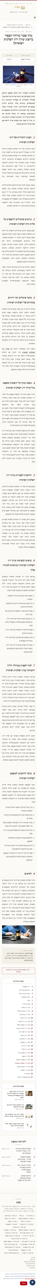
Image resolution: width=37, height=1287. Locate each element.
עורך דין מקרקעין (24, 1039)
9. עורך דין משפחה (11, 1224)
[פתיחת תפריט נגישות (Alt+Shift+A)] (32, 1282)
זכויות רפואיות (25, 997)
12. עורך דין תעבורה (10, 1230)
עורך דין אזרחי (25, 1007)
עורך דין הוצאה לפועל (23, 1025)
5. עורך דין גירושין (10, 1219)
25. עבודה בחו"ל (13, 1250)
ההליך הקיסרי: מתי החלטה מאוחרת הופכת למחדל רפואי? (24, 1168)
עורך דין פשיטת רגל (24, 1053)
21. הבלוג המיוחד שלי (10, 1244)
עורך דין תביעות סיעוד (23, 1067)
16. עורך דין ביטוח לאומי (12, 1236)
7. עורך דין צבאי (13, 1221)
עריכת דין (27, 1074)
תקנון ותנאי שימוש (29, 1262)
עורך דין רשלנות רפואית (14, 25)
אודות (33, 1258)
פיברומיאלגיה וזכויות (23, 1077)
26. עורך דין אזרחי (27, 1253)
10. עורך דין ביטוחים (19, 1227)
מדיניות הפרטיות (30, 1278)
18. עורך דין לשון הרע (28, 1241)
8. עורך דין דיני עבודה (26, 1224)
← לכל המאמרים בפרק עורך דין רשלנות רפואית (18, 971)
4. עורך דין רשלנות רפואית (26, 1219)
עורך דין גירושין (25, 1018)
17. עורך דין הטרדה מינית (19, 1239)
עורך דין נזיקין (25, 1046)
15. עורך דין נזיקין (28, 1236)
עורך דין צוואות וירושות (23, 1060)
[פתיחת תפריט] (34, 17)
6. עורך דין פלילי (25, 1221)
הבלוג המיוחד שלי (24, 994)
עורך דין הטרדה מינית (23, 1028)
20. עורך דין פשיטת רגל (27, 1244)
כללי (28, 1001)
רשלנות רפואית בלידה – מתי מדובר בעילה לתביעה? (24, 1159)
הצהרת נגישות (31, 1266)
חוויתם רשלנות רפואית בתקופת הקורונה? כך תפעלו (24, 1178)
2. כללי (21, 1216)
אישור (24, 1283)
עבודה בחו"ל (26, 1004)
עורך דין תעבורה (25, 1070)
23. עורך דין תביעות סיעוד (12, 1247)
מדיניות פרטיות (30, 1264)
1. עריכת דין (30, 1216)
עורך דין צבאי (26, 1056)
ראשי (27, 25)
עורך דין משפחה (25, 1042)
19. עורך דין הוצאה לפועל (11, 1241)
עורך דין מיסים (25, 1035)
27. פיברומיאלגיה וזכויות (11, 1253)
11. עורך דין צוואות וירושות (27, 1230)
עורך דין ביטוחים (25, 1014)
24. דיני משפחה (26, 1250)
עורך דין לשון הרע (24, 1032)
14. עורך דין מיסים (11, 1233)
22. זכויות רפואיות (28, 1247)
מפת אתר (32, 1268)
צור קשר (32, 1260)
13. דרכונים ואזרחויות (26, 1233)
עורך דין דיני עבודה (24, 1021)
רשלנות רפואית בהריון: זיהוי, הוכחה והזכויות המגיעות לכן (23, 1151)
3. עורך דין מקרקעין (11, 1216)
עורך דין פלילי (25, 1049)
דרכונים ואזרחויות (24, 990)
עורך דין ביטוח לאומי (23, 1011)
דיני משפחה (26, 987)
